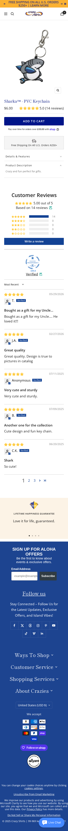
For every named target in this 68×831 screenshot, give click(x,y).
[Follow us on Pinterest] (46, 625)
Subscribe (48, 576)
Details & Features (18, 156)
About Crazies (32, 690)
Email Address (21, 569)
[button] (29, 108)
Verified (32, 274)
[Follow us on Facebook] (14, 625)
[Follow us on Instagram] (38, 625)
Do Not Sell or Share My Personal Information (34, 815)
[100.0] (33, 262)
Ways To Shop (32, 654)
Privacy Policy (34, 809)
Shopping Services (32, 678)
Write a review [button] (34, 241)
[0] (62, 13)
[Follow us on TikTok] (26, 633)
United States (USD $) (32, 705)
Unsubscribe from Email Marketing (34, 794)
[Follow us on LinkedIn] (42, 633)
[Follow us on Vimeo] (34, 633)
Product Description (19, 165)
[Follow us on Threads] (30, 625)
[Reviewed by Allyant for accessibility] (34, 757)
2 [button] (29, 480)
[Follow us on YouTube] (54, 625)
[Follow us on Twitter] (22, 625)
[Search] (12, 13)
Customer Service (32, 666)
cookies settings (33, 788)
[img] (14, 294)
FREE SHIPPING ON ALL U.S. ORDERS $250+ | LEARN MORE (34, 4)
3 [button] (35, 480)
